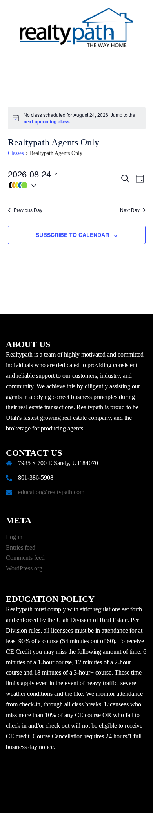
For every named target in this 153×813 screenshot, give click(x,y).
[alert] (77, 118)
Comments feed (25, 557)
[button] (64, 185)
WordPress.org (24, 568)
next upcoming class (47, 121)
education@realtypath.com (51, 492)
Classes (16, 153)
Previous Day (28, 210)
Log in (14, 536)
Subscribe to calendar (72, 235)
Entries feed (20, 547)
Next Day (130, 210)
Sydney (102, 799)
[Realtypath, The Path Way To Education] (76, 29)
